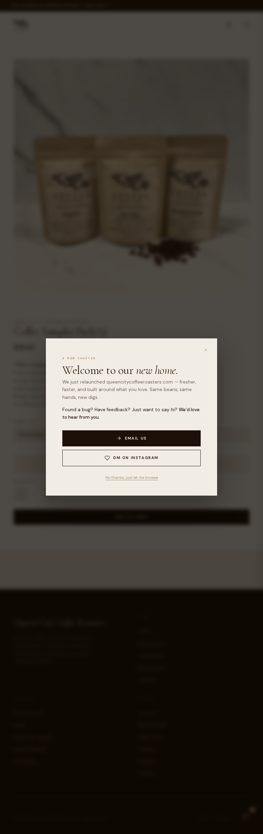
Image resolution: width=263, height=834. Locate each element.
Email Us (136, 438)
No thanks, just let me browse (131, 477)
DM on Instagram (136, 457)
